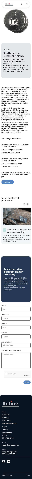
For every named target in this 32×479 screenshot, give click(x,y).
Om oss (5, 430)
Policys (28, 475)
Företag (4, 314)
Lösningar (5, 414)
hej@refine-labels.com (10, 445)
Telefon (4, 333)
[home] (8, 4)
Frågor (4, 426)
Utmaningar (6, 420)
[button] (26, 4)
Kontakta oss (7, 433)
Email (4, 324)
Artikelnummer (6, 342)
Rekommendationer (9, 424)
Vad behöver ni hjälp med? (11, 350)
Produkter (5, 417)
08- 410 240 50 (8, 438)
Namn (4, 305)
